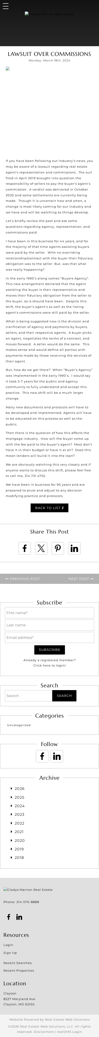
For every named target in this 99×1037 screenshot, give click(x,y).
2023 (19, 814)
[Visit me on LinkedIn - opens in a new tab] (57, 756)
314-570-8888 (27, 902)
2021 (19, 832)
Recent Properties (18, 970)
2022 (19, 823)
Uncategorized (19, 725)
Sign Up (10, 953)
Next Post (79, 579)
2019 (19, 849)
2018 (19, 857)
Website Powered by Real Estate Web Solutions (49, 1019)
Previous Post (24, 579)
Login (8, 945)
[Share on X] (41, 548)
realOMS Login (69, 1032)
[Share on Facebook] (24, 548)
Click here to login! (49, 665)
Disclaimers (44, 1032)
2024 (20, 806)
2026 (20, 788)
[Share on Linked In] (74, 548)
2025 (19, 797)
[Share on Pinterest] (58, 548)
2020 (20, 840)
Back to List (48, 508)
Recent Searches (17, 963)
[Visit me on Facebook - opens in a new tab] (42, 756)
